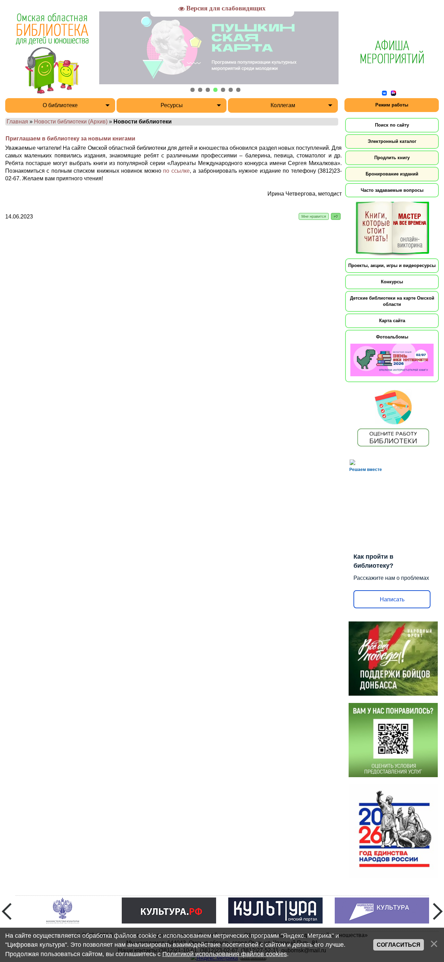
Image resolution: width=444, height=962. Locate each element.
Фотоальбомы (392, 337)
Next (438, 911)
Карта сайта (392, 320)
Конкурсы (392, 281)
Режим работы (391, 105)
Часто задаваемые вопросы (392, 190)
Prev (6, 911)
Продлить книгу (392, 157)
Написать (392, 599)
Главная (17, 121)
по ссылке (176, 171)
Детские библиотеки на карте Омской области (392, 301)
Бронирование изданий (392, 174)
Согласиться (398, 945)
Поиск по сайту (392, 125)
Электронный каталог (392, 141)
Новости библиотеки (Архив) (71, 121)
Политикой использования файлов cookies (224, 954)
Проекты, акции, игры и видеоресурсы (392, 265)
